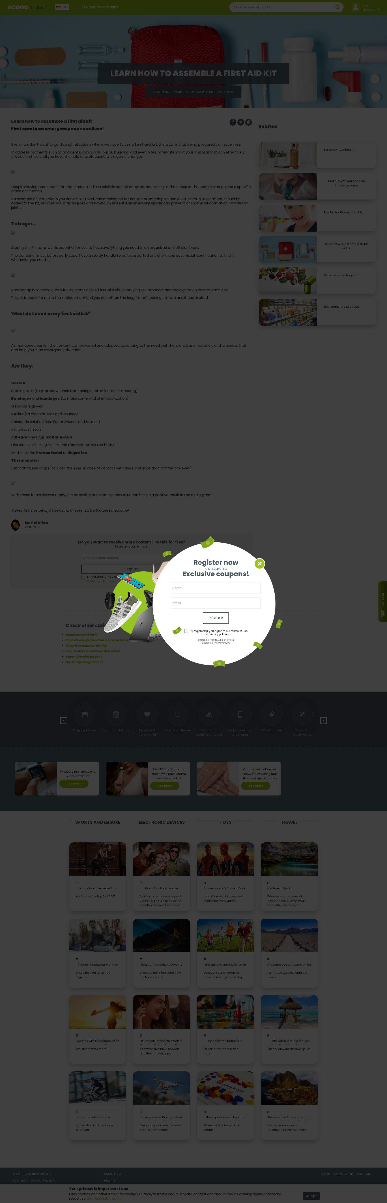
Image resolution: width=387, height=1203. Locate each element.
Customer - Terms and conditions (216, 640)
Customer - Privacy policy (216, 643)
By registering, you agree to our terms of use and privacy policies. (218, 632)
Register (216, 618)
